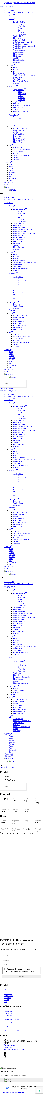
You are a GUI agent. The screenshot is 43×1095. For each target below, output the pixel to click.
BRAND (7, 162)
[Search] (23, 384)
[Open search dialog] (1, 765)
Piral (10, 176)
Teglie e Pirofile (18, 36)
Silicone (20, 96)
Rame (20, 30)
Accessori (16, 62)
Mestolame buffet (19, 140)
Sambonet (12, 178)
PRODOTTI (8, 15)
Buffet (11, 126)
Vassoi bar (16, 159)
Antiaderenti (22, 94)
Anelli (20, 92)
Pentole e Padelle (19, 22)
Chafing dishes (18, 134)
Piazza (11, 174)
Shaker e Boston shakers (21, 155)
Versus (15, 157)
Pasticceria (12, 86)
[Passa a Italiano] (7, 1079)
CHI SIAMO (9, 10)
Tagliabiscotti (17, 102)
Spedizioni (8, 1013)
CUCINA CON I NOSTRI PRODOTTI (18, 12)
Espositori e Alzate (19, 138)
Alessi (11, 164)
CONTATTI (8, 184)
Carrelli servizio (18, 130)
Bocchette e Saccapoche (21, 106)
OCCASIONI (9, 182)
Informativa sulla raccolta (13, 1092)
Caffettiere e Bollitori (20, 40)
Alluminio (21, 26)
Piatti (15, 67)
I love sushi (17, 38)
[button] (21, 194)
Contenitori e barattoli (20, 44)
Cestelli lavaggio (19, 50)
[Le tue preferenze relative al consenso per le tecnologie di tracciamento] (39, 1091)
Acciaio (20, 24)
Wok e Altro (22, 34)
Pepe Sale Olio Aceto (20, 81)
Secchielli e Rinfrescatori (22, 149)
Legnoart (12, 170)
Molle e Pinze (18, 54)
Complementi (18, 77)
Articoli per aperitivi (20, 128)
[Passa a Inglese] (26, 190)
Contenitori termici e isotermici (24, 46)
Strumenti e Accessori (20, 112)
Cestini (15, 132)
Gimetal (11, 168)
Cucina (11, 19)
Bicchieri (16, 69)
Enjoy (11, 166)
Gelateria (12, 123)
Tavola (11, 65)
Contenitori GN (18, 48)
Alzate (15, 110)
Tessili (15, 58)
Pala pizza (16, 117)
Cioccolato (21, 100)
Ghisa (20, 28)
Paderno (12, 172)
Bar (10, 145)
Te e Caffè (17, 79)
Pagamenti (8, 1011)
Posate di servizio (19, 73)
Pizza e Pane (13, 115)
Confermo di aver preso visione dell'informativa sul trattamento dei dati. (19, 970)
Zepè (10, 180)
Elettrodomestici (18, 60)
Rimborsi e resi (9, 1015)
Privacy (7, 1017)
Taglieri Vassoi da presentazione (24, 75)
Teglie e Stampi (18, 90)
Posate (15, 71)
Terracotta (21, 32)
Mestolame (17, 56)
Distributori (17, 136)
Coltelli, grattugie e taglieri (22, 42)
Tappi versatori (18, 151)
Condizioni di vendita (11, 1019)
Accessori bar (18, 147)
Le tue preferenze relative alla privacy (24, 1088)
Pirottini (16, 104)
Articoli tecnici (18, 52)
